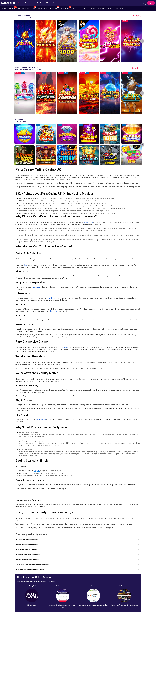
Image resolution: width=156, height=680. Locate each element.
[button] (142, 41)
